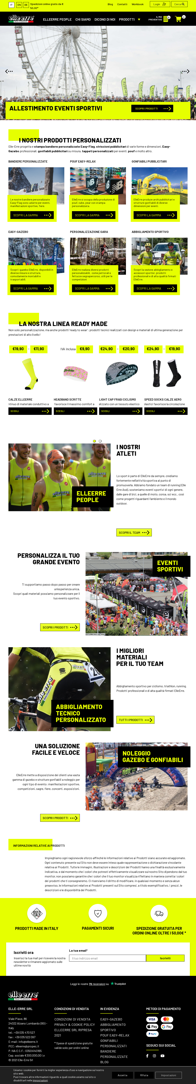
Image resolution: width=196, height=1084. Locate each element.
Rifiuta (144, 1075)
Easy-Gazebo (111, 1019)
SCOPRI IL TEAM (129, 532)
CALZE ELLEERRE (20, 399)
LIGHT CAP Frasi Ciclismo (117, 399)
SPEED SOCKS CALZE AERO (162, 399)
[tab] (100, 441)
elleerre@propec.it (27, 1046)
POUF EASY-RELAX (83, 161)
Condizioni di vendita (72, 1019)
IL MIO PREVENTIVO (155, 18)
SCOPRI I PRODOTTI (146, 108)
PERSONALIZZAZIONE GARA (89, 231)
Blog (110, 4)
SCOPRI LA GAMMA (25, 215)
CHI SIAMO (83, 19)
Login (157, 4)
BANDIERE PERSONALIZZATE (27, 161)
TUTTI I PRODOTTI (131, 720)
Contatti (122, 4)
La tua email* (78, 950)
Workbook (138, 4)
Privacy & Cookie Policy (74, 1024)
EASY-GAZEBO (18, 231)
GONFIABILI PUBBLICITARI (149, 161)
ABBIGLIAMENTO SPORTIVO (150, 231)
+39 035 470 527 (24, 1032)
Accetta (122, 1075)
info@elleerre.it (28, 1041)
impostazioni (40, 1080)
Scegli (150, 411)
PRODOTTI (127, 19)
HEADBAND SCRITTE (67, 399)
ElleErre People (57, 19)
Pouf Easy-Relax (114, 1035)
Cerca (178, 4)
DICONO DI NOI (105, 19)
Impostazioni (168, 1075)
